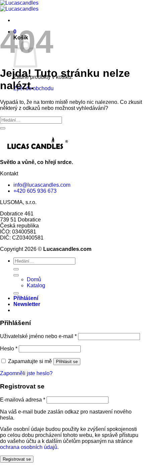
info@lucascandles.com (41, 185)
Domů (34, 279)
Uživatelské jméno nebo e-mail (38, 336)
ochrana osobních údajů (28, 447)
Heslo (8, 348)
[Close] (16, 293)
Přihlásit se (67, 361)
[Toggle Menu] (16, 275)
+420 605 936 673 (35, 191)
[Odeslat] (2, 128)
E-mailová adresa (22, 400)
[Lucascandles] (19, 6)
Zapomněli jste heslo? (26, 373)
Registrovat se (17, 459)
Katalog (36, 285)
